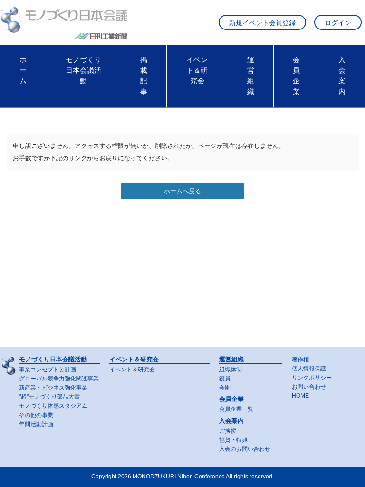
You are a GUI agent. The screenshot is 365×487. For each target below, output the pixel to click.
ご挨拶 (227, 431)
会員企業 (296, 76)
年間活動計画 (36, 424)
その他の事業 (36, 415)
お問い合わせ (309, 386)
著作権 (300, 359)
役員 (225, 378)
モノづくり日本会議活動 (83, 70)
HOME (300, 395)
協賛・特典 (233, 440)
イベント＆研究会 (197, 70)
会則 (225, 387)
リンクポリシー (312, 377)
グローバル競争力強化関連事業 (59, 378)
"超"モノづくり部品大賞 (49, 396)
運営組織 (250, 76)
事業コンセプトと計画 (47, 369)
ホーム (23, 70)
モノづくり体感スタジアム (53, 405)
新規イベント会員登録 (262, 23)
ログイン (338, 23)
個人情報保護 (309, 368)
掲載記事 (143, 76)
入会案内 (342, 76)
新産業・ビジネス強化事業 (53, 387)
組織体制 (230, 369)
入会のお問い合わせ (244, 449)
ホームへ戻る (182, 191)
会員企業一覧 (236, 409)
